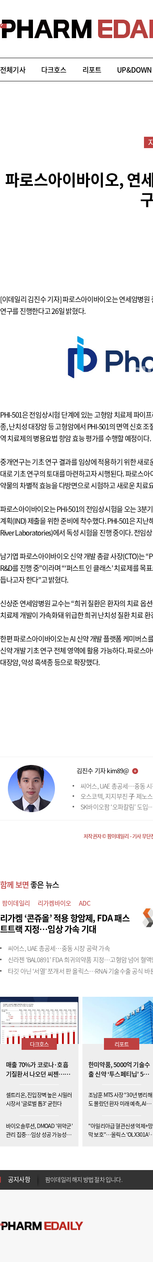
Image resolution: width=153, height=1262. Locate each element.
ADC (84, 903)
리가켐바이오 (54, 903)
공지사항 (19, 1179)
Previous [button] (47, 1174)
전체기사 (13, 69)
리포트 (92, 69)
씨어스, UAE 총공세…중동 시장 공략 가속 (59, 948)
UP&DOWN (134, 69)
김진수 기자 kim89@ (102, 770)
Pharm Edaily (41, 1226)
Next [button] (47, 1184)
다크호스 (54, 69)
